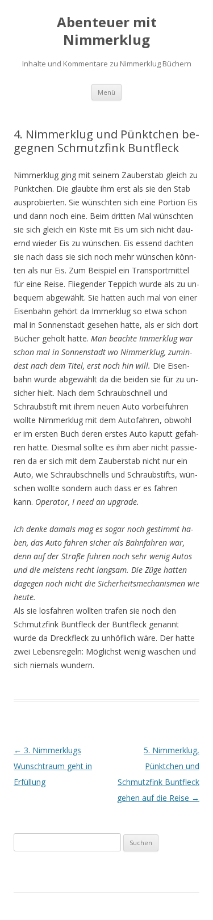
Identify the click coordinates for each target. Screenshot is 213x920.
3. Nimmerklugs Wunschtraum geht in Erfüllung (53, 766)
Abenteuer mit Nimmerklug (107, 31)
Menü (106, 92)
